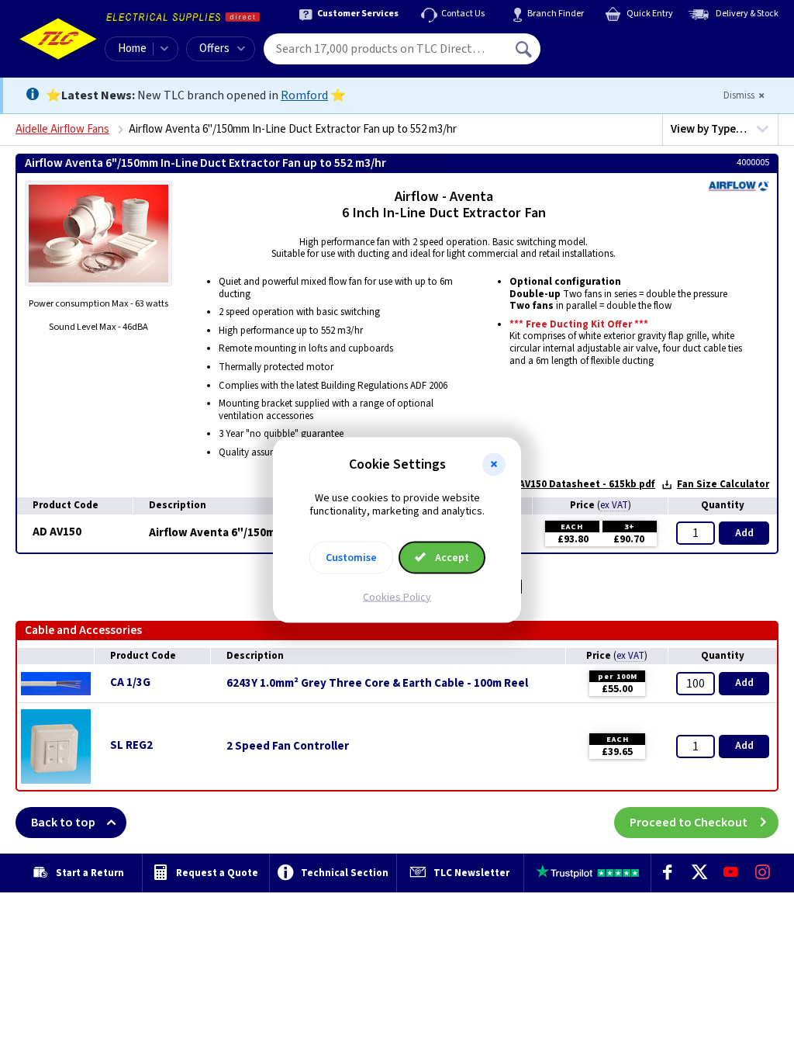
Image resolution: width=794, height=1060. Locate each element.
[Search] (524, 48)
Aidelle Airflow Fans (62, 129)
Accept (451, 557)
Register (611, 54)
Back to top (63, 822)
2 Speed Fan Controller (287, 746)
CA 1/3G (130, 682)
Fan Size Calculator (723, 484)
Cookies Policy (397, 596)
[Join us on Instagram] (762, 873)
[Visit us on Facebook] (667, 873)
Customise (351, 557)
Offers (214, 48)
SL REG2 (131, 745)
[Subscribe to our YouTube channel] (731, 873)
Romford (304, 95)
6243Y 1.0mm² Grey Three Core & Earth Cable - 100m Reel (377, 684)
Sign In (622, 43)
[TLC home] (58, 39)
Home (132, 48)
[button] (494, 464)
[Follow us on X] (699, 873)
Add (744, 533)
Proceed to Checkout (688, 822)
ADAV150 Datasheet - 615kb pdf (580, 484)
